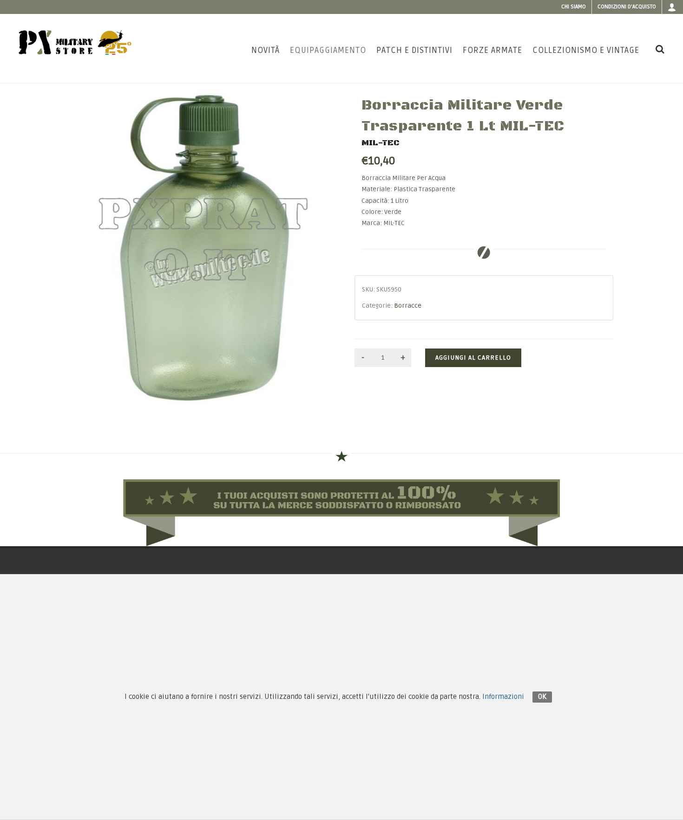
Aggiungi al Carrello (473, 358)
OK (542, 696)
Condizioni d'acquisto (627, 6)
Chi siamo (573, 6)
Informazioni (503, 696)
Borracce (407, 306)
